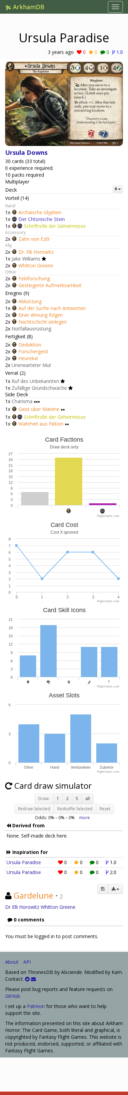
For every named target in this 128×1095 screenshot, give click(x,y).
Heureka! (28, 358)
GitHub (12, 996)
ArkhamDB (27, 7)
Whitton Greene (35, 265)
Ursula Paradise (23, 862)
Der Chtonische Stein (41, 219)
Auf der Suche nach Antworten (52, 308)
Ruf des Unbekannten (35, 381)
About (11, 962)
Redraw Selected (34, 809)
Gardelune (33, 895)
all (87, 798)
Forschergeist (33, 351)
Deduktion (29, 344)
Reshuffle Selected (75, 809)
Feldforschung (34, 278)
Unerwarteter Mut (31, 365)
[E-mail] (33, 979)
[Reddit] (27, 979)
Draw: (43, 798)
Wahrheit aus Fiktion (40, 423)
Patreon (36, 1006)
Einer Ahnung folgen (40, 315)
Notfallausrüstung (31, 328)
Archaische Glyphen (39, 212)
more (84, 817)
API (27, 962)
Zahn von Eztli (33, 239)
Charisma (22, 401)
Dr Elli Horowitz (22, 907)
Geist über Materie (38, 409)
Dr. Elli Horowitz (36, 252)
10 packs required (24, 175)
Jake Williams (26, 258)
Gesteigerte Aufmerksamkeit (50, 285)
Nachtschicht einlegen (42, 322)
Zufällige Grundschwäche (39, 388)
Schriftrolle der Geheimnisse (55, 226)
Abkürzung (30, 301)
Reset (105, 809)
